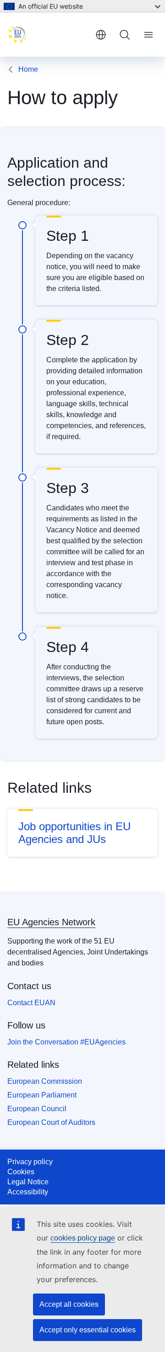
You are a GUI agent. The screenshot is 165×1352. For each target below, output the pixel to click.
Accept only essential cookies (87, 1330)
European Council (36, 1109)
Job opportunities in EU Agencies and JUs (74, 832)
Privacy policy (30, 1162)
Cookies (20, 1172)
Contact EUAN (31, 1003)
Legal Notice (28, 1182)
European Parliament (42, 1095)
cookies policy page (82, 1238)
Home (28, 69)
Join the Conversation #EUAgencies (66, 1042)
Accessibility (27, 1192)
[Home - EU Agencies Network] (47, 35)
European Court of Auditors (51, 1122)
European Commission (44, 1081)
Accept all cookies (69, 1304)
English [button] (101, 35)
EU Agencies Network (51, 922)
